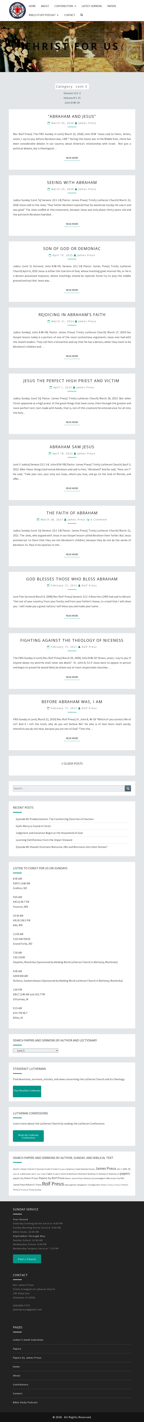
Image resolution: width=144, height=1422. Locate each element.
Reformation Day (113, 1178)
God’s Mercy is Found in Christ (33, 826)
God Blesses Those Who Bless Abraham (72, 578)
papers (125, 1173)
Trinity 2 (111, 1185)
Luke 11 (57, 1174)
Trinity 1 (104, 1185)
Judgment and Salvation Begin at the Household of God (49, 833)
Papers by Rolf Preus (52, 1178)
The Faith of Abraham (72, 512)
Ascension (41, 1169)
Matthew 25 (114, 1174)
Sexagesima (82, 1185)
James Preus (87, 123)
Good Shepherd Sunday (85, 1169)
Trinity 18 (24, 1190)
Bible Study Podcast (42, 15)
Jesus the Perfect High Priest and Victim (72, 380)
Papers (111, 6)
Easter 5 (55, 1169)
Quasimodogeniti (99, 1178)
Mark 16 (64, 1174)
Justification (25, 1174)
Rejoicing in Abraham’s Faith (72, 314)
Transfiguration (93, 1185)
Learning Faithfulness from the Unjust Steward (44, 840)
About (45, 6)
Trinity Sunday (35, 1190)
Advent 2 (24, 1169)
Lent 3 (44, 1174)
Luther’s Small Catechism (28, 1339)
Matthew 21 (93, 1174)
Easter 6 (63, 1169)
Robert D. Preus (33, 1184)
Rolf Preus (89, 585)
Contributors (63, 6)
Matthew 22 (103, 1174)
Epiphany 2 (70, 1169)
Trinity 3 (118, 1185)
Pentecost (87, 1178)
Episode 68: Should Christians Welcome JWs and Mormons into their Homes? (61, 847)
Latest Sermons (92, 6)
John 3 (119, 1169)
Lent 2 (39, 1174)
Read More (73, 157)
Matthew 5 (73, 1174)
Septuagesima (70, 1185)
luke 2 (51, 1173)
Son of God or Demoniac (72, 248)
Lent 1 (33, 1174)
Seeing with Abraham (72, 182)
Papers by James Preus (27, 1357)
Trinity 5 (125, 1185)
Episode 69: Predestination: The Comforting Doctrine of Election (55, 819)
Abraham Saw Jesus (72, 446)
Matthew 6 (82, 1174)
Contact (69, 15)
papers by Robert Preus (25, 1178)
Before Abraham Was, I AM (72, 701)
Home (32, 6)
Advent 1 (17, 1169)
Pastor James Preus (74, 1178)
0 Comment (99, 519)
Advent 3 (32, 1169)
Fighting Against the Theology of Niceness (72, 640)
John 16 (126, 1168)
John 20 (16, 1174)
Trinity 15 (16, 1190)
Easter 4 (48, 1169)
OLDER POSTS (73, 763)
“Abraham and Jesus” (72, 116)
